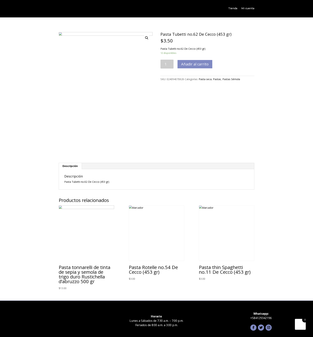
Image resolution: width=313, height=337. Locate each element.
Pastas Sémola (231, 79)
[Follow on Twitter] (261, 327)
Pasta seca (205, 79)
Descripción (70, 166)
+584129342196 (261, 318)
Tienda (232, 8)
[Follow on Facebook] (253, 327)
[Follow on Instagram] (269, 327)
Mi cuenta (247, 8)
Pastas (217, 79)
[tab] (70, 166)
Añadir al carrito (195, 64)
